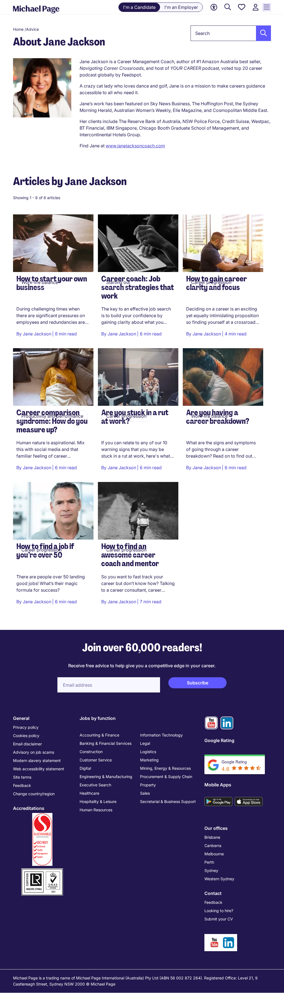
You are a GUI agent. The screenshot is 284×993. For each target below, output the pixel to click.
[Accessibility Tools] (214, 7)
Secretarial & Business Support (168, 801)
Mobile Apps (217, 784)
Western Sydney (219, 878)
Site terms (22, 777)
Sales (145, 793)
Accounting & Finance (99, 735)
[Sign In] (255, 7)
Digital (85, 768)
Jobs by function (98, 718)
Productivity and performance (52, 416)
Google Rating (219, 740)
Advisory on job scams (33, 752)
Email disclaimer (27, 743)
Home (18, 29)
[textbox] (231, 33)
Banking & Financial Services (105, 743)
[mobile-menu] (266, 7)
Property (148, 784)
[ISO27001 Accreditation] (42, 871)
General (21, 718)
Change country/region (34, 793)
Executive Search (95, 784)
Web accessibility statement (38, 768)
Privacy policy (26, 727)
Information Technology (161, 735)
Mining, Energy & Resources (165, 768)
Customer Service (96, 760)
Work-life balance (39, 282)
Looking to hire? (218, 910)
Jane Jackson (37, 334)
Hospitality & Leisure (98, 801)
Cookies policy (26, 735)
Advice (32, 29)
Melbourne (214, 853)
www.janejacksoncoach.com (135, 145)
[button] (262, 33)
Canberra (212, 845)
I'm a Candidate (139, 7)
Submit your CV (218, 919)
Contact (213, 893)
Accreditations (28, 808)
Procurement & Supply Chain (166, 776)
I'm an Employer (181, 7)
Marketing (149, 760)
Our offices (216, 828)
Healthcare (89, 793)
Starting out (118, 282)
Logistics (148, 751)
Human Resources (96, 809)
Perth (209, 862)
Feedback (22, 785)
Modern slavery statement (37, 760)
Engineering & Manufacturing (106, 776)
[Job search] (227, 7)
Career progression (211, 282)
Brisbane (212, 837)
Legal (145, 743)
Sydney (211, 870)
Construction (91, 751)
